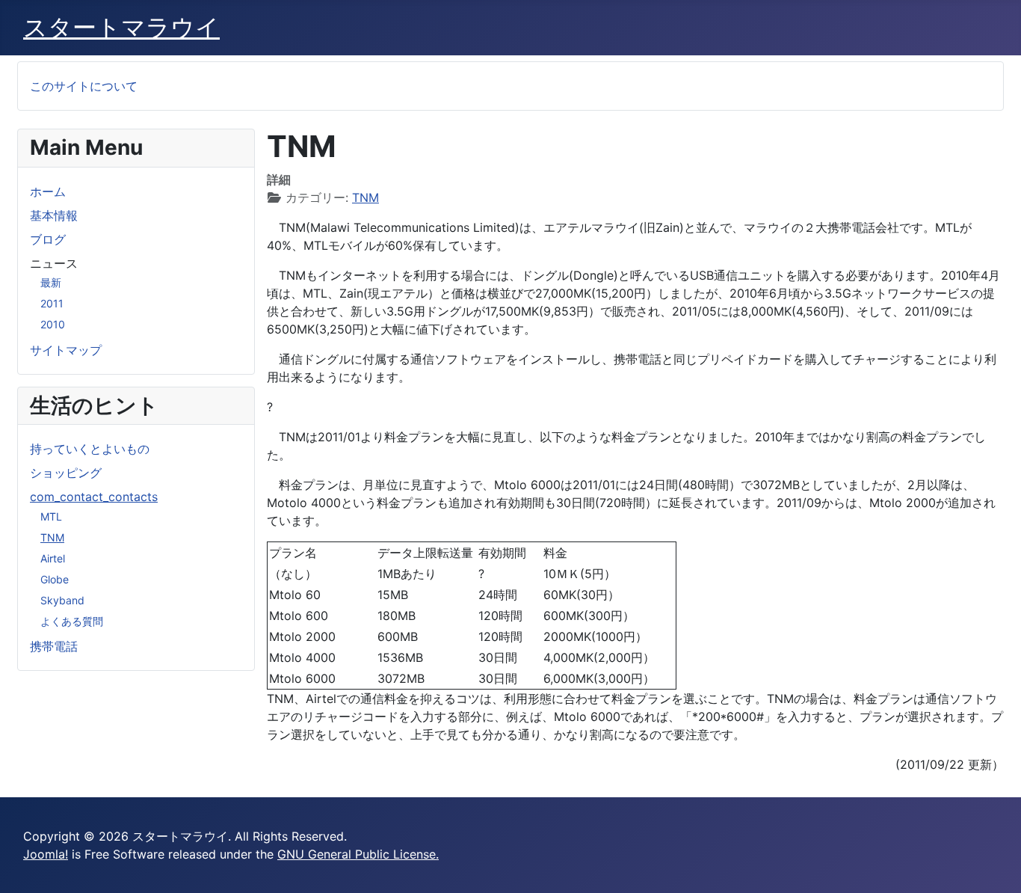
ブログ (48, 239)
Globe (54, 579)
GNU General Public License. (358, 854)
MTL (51, 516)
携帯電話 (54, 646)
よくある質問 (71, 621)
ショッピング (66, 472)
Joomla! (45, 854)
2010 (52, 324)
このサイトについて (84, 86)
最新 (50, 282)
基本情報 (54, 215)
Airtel (52, 558)
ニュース (54, 263)
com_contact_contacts (94, 496)
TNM (52, 537)
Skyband (62, 600)
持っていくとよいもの (89, 448)
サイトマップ (66, 350)
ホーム (48, 191)
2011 (52, 303)
